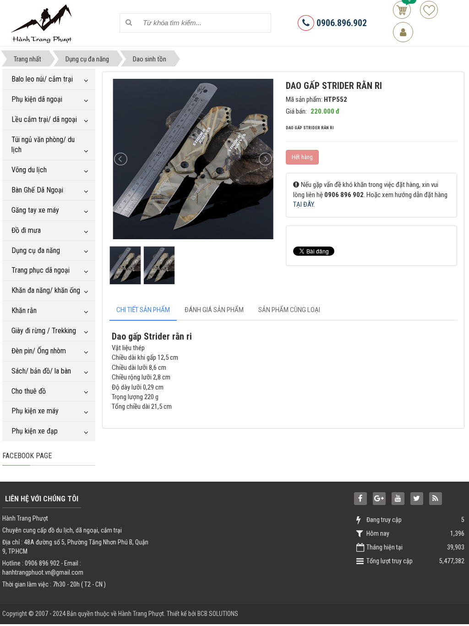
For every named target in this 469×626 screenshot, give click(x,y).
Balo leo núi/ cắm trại (42, 79)
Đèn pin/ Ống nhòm (38, 350)
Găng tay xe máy (35, 210)
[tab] (143, 310)
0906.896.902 (340, 22)
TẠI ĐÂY (303, 204)
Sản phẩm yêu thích (429, 10)
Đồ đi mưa (26, 230)
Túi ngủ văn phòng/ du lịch (43, 144)
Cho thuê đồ (28, 391)
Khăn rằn (24, 310)
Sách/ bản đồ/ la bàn (41, 371)
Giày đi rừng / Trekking (43, 330)
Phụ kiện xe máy (35, 410)
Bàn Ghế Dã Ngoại (37, 190)
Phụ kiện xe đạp (34, 431)
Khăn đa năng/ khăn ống (45, 290)
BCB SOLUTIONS (217, 613)
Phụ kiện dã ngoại (36, 99)
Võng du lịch (29, 169)
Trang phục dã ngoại (40, 270)
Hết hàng (302, 157)
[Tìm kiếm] (128, 22)
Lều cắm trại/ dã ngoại (44, 119)
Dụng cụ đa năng (35, 250)
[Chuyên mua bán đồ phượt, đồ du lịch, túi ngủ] (43, 22)
